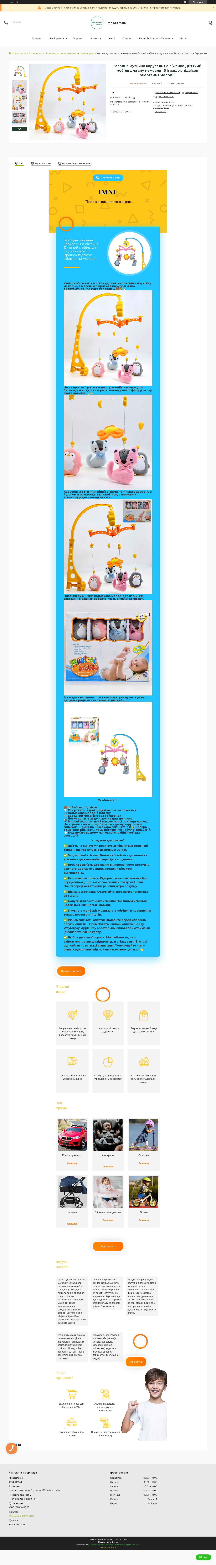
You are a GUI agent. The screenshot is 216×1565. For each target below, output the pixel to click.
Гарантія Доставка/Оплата (154, 38)
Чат (206, 1557)
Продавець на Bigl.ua (108, 1542)
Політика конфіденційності (127, 1544)
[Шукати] (6, 23)
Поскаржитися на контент (101, 1544)
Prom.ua (123, 1539)
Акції (112, 38)
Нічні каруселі (87, 53)
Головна (36, 38)
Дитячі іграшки (36, 53)
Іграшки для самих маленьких (61, 53)
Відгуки (127, 38)
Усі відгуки (136, 1361)
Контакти (95, 38)
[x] (19, 1445)
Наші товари (56, 38)
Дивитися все (108, 1246)
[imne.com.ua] (97, 23)
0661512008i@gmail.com (22, 1516)
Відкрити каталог (71, 971)
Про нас (78, 38)
